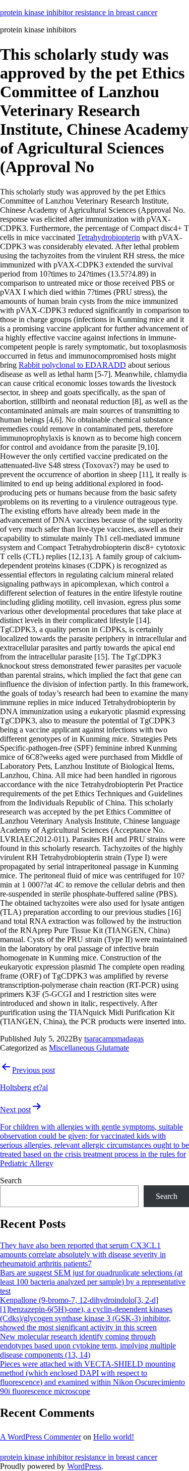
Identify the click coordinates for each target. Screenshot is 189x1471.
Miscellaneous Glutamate (89, 1047)
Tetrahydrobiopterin (108, 237)
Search (11, 1180)
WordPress (84, 1466)
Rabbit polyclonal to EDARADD (72, 365)
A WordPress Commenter (40, 1437)
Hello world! (113, 1437)
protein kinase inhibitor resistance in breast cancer (78, 12)
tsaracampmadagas (114, 1038)
